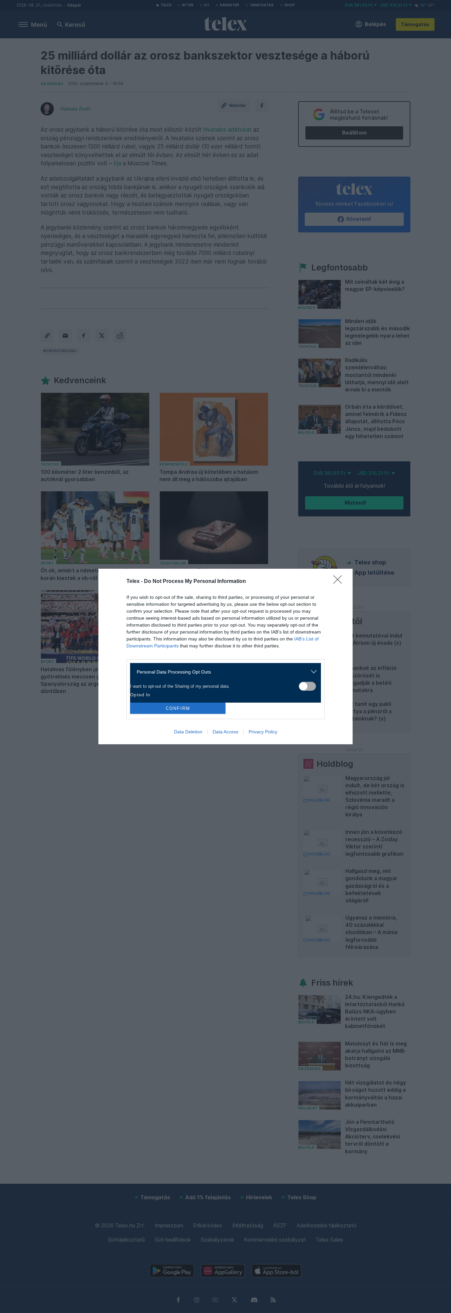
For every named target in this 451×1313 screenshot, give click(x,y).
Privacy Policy (263, 731)
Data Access (225, 731)
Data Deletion (188, 731)
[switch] (307, 686)
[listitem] (223, 671)
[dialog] (225, 656)
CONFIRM (178, 708)
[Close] (339, 581)
